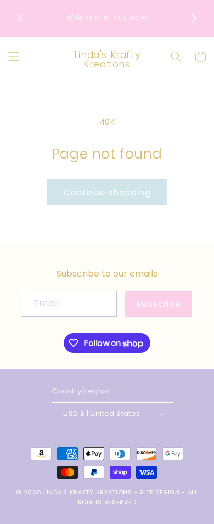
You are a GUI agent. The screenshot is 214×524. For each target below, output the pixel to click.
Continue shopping (107, 192)
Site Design (160, 492)
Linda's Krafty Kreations (87, 492)
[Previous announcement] (20, 18)
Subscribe (158, 303)
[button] (14, 56)
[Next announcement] (194, 18)
